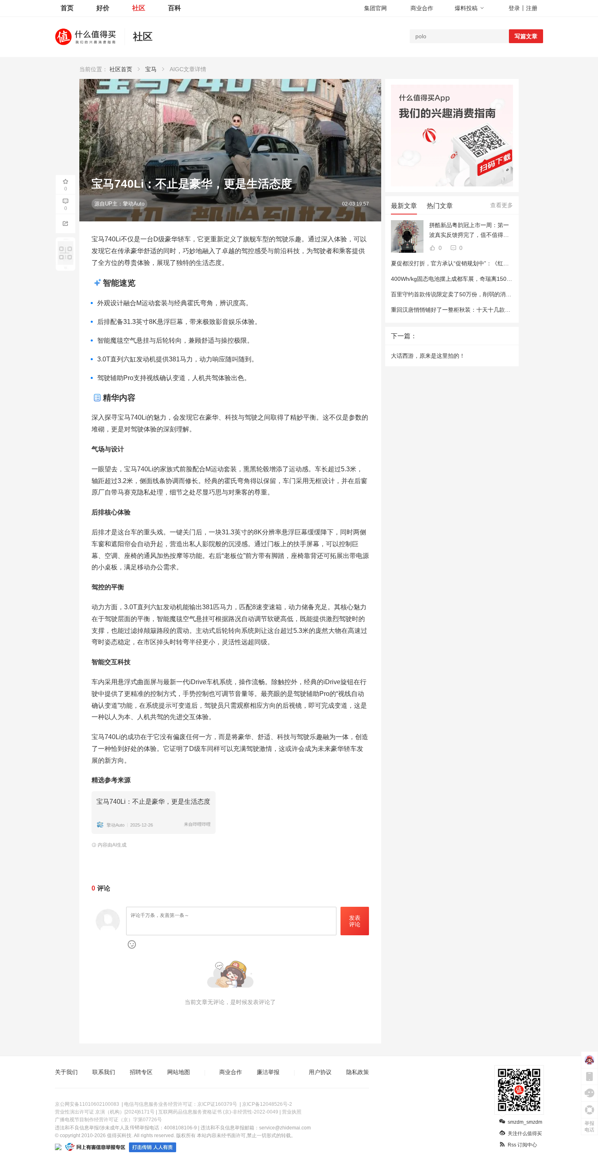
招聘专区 (141, 1072)
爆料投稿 (466, 8)
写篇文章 (526, 36)
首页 (67, 7)
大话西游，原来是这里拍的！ (428, 355)
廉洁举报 (268, 1072)
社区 (138, 7)
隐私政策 (357, 1072)
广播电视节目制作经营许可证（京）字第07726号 (108, 1119)
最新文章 (404, 205)
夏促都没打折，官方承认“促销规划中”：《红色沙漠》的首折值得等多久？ (484, 263)
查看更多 (501, 205)
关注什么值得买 (525, 1133)
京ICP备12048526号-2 (267, 1104)
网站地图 (178, 1072)
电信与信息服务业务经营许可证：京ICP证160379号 (180, 1104)
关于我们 (66, 1072)
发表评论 (354, 921)
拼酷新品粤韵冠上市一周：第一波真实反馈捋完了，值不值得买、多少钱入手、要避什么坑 (469, 231)
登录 (514, 8)
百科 (174, 7)
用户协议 (320, 1072)
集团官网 (375, 8)
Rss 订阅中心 (522, 1145)
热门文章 (440, 205)
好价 (102, 7)
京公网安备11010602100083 (87, 1104)
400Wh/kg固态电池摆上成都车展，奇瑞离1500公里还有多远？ (470, 279)
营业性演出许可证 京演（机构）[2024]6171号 (105, 1112)
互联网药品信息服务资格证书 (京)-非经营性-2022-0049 (218, 1112)
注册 (531, 8)
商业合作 (421, 8)
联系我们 (103, 1072)
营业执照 (291, 1112)
